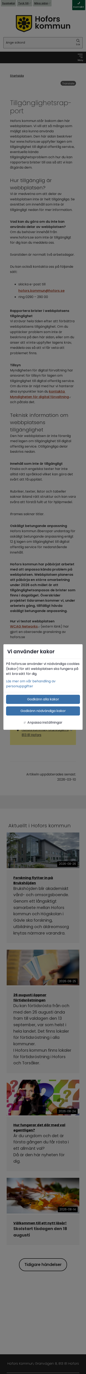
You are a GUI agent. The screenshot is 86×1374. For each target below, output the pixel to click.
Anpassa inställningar (44, 722)
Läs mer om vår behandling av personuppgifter (31, 684)
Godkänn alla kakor (43, 699)
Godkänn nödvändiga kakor (43, 710)
